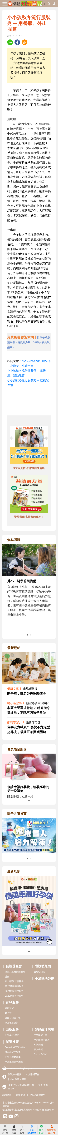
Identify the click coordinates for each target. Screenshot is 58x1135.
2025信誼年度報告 (14, 995)
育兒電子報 (5, 1131)
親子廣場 (21, 1131)
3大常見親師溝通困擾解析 (29, 468)
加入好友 (41, 1131)
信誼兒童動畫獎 (13, 1056)
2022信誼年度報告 (14, 981)
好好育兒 (9, 1008)
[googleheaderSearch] (49, 4)
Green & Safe (41, 1054)
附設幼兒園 (43, 966)
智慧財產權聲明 (37, 1094)
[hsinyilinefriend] (5, 1117)
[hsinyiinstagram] (16, 1117)
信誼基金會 (14, 966)
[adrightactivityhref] (29, 911)
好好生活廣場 (44, 1029)
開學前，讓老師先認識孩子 (26, 693)
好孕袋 (8, 1012)
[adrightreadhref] (29, 835)
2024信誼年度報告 (14, 990)
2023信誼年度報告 (14, 986)
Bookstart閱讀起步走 (15, 1047)
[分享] (10, 42)
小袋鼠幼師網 (44, 978)
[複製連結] (24, 42)
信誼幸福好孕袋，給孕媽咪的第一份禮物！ (28, 789)
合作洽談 (20, 1094)
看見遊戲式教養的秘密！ (29, 517)
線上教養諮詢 (11, 1022)
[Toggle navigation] (4, 3)
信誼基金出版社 (13, 1034)
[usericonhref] (53, 4)
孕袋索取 (14, 1131)
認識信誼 (6, 1094)
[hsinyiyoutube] (11, 1117)
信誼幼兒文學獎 (13, 1052)
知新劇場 (38, 1044)
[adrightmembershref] (29, 767)
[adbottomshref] (29, 446)
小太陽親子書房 (42, 1039)
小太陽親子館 (40, 1034)
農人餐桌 (38, 1049)
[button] (44, 3)
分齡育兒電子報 (13, 1017)
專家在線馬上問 (52, 1131)
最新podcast (31, 1131)
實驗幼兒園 (39, 971)
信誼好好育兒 (14, 1074)
